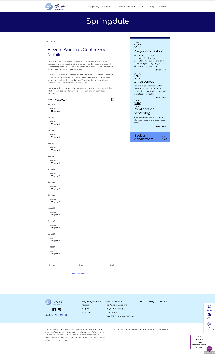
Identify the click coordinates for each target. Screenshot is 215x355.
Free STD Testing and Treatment (120, 316)
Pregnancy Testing (148, 51)
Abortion (85, 305)
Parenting (86, 312)
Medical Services (124, 7)
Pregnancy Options (98, 7)
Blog (151, 7)
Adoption (86, 309)
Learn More (161, 70)
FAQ (143, 7)
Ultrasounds (144, 81)
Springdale (57, 111)
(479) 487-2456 (60, 315)
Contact (163, 7)
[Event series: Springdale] (58, 108)
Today (81, 265)
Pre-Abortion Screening (116, 305)
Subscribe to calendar (79, 273)
